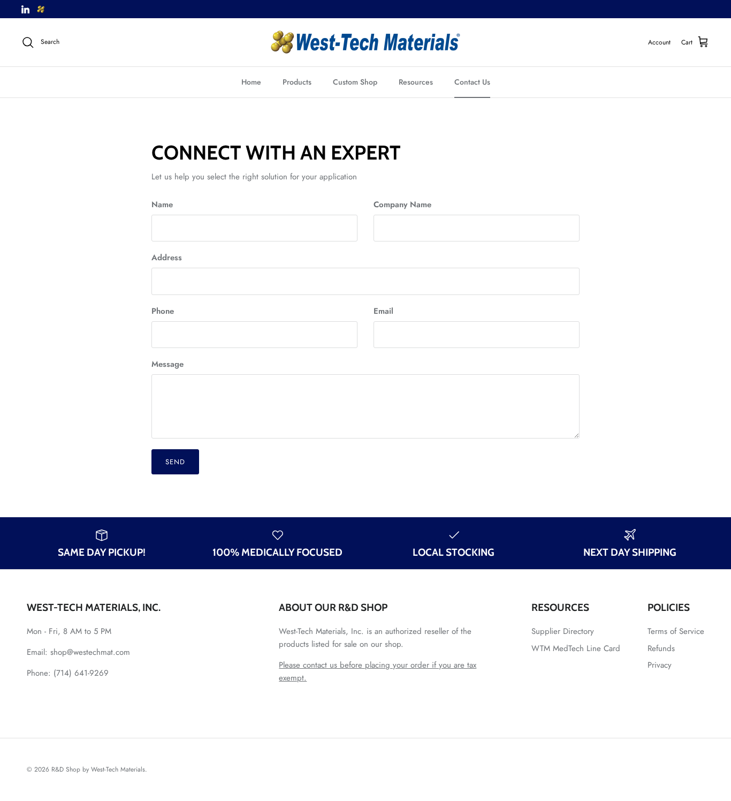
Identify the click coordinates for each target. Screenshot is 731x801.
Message (167, 364)
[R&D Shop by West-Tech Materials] (365, 42)
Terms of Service (676, 631)
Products (297, 82)
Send (175, 462)
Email (383, 311)
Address (166, 257)
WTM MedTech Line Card (575, 648)
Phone (162, 311)
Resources (416, 82)
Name (162, 204)
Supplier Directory (562, 631)
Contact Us (472, 82)
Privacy (660, 665)
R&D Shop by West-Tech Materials (98, 769)
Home (251, 82)
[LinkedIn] (25, 9)
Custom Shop (355, 82)
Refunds (661, 648)
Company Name (402, 204)
